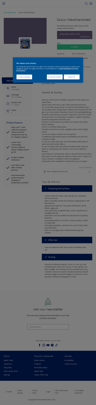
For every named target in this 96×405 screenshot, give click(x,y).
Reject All (71, 77)
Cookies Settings (24, 77)
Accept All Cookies (54, 77)
